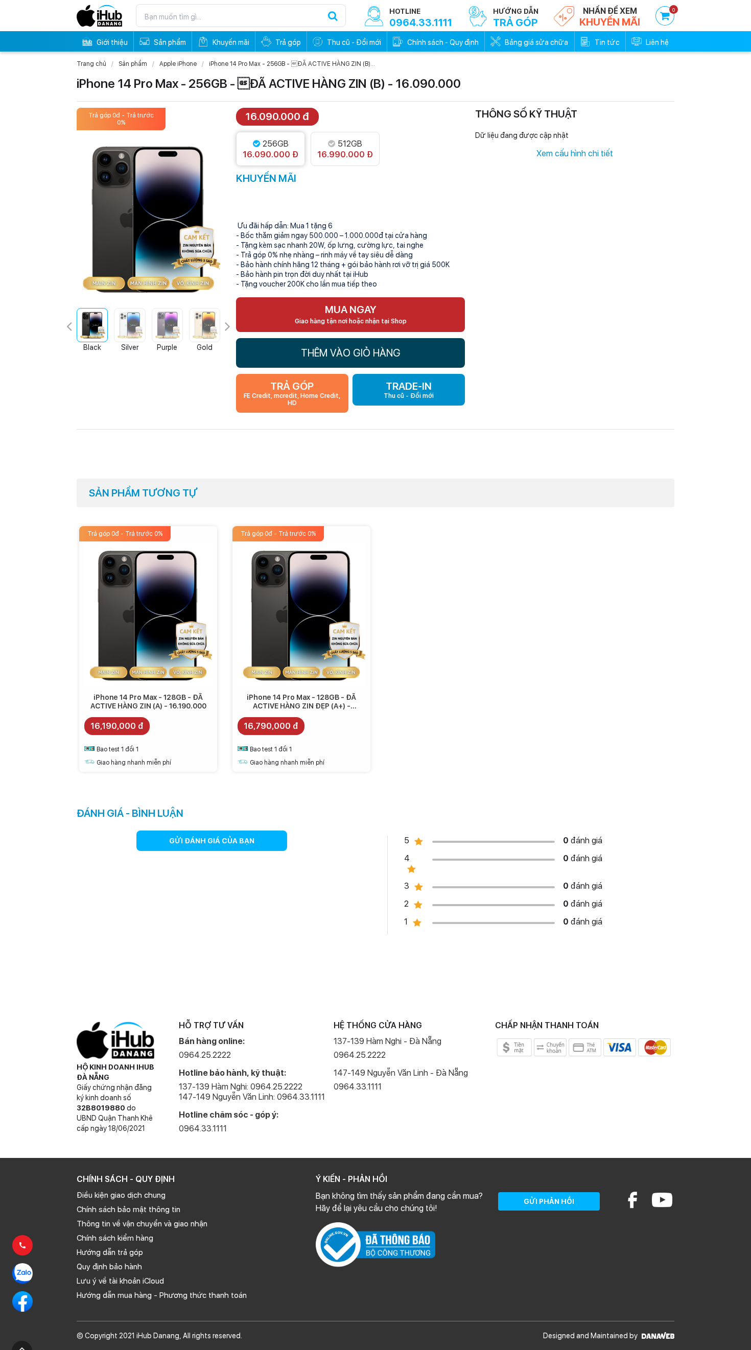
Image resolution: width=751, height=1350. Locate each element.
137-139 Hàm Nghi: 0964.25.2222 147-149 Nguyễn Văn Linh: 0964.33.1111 (252, 1092)
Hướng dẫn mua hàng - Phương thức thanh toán (162, 1295)
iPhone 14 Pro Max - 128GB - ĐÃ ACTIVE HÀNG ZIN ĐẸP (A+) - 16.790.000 (301, 706)
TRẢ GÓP (292, 393)
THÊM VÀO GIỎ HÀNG (351, 353)
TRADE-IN (409, 389)
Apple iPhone (178, 63)
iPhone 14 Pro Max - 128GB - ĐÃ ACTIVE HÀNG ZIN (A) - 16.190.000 (148, 701)
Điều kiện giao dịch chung (121, 1195)
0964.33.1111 (203, 1128)
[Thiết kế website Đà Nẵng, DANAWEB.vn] (656, 1336)
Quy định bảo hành (109, 1266)
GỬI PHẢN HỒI (549, 1201)
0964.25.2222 (205, 1055)
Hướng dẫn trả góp (110, 1252)
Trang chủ (91, 63)
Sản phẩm (133, 63)
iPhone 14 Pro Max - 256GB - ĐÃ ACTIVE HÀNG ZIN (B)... (292, 63)
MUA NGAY (351, 314)
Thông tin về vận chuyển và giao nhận (142, 1223)
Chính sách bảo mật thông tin (128, 1209)
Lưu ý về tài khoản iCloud (120, 1281)
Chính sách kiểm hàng (115, 1238)
